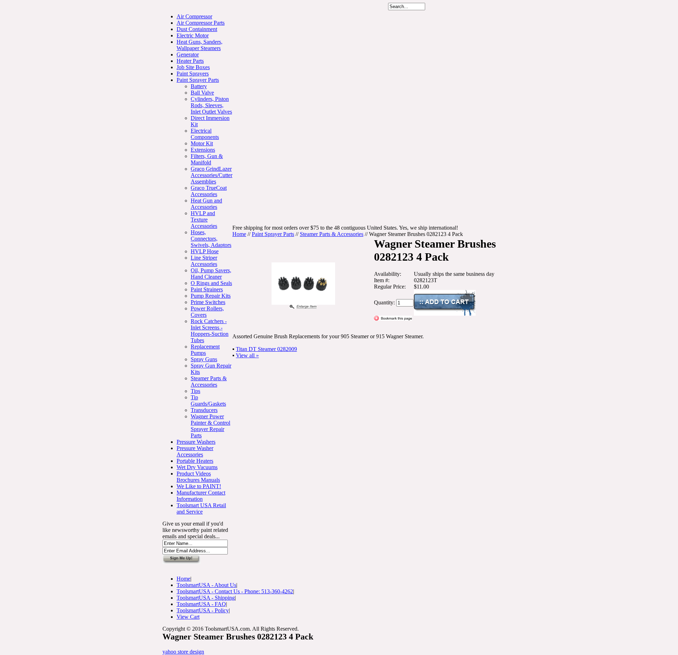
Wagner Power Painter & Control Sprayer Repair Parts (210, 425)
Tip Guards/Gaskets (208, 400)
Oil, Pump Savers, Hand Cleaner (211, 273)
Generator (188, 54)
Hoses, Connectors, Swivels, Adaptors (211, 238)
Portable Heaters (195, 461)
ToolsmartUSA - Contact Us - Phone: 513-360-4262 (235, 591)
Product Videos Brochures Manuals (198, 477)
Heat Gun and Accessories (206, 204)
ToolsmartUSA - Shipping (206, 598)
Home (239, 234)
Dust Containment (197, 29)
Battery (199, 86)
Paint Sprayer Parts (198, 80)
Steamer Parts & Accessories (209, 381)
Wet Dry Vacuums (197, 467)
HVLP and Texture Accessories (204, 219)
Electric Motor (193, 35)
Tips (195, 391)
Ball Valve (202, 93)
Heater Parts (190, 61)
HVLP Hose (205, 251)
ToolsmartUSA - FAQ (201, 604)
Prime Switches (208, 302)
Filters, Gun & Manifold (207, 159)
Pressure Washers (196, 442)
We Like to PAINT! (199, 486)
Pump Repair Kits (211, 296)
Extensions (203, 150)
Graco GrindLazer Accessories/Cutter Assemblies (211, 175)
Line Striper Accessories (204, 261)
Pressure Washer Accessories (195, 451)
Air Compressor (194, 16)
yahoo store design (183, 652)
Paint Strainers (207, 289)
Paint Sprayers (193, 74)
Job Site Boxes (193, 67)
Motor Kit (202, 143)
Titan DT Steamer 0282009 (266, 349)
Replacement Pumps (205, 350)
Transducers (204, 410)
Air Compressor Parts (201, 23)
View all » (247, 355)
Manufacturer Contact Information (201, 496)
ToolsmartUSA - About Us (206, 585)
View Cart (188, 617)
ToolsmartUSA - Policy (203, 610)
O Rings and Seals (211, 283)
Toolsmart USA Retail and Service (201, 508)
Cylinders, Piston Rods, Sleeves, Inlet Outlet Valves (211, 105)
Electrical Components (205, 134)
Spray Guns (204, 359)
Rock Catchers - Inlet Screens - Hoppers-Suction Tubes (209, 330)
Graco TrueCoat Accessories (209, 191)
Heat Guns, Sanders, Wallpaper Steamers (199, 45)
